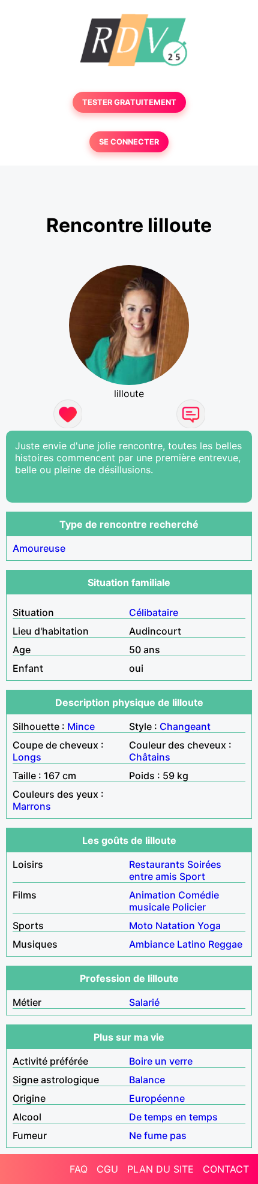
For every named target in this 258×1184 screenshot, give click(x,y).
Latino (191, 944)
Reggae (225, 944)
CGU (107, 1169)
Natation (175, 925)
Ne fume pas (158, 1135)
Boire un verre (161, 1061)
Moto (141, 925)
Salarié (144, 1002)
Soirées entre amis (175, 870)
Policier (189, 907)
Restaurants (157, 864)
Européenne (157, 1098)
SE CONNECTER (129, 141)
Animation (152, 895)
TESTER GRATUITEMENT (129, 102)
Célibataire (153, 612)
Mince (81, 726)
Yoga (209, 925)
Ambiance (152, 944)
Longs (27, 757)
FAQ (79, 1169)
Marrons (32, 806)
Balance (147, 1080)
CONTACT (226, 1169)
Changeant (185, 726)
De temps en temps (173, 1117)
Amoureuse (39, 548)
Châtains (149, 757)
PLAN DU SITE (160, 1169)
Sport (192, 876)
